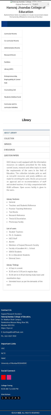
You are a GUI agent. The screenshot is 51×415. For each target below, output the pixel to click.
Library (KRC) (8, 69)
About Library (10, 133)
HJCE (19, 413)
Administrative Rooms (12, 48)
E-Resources (9, 150)
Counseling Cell (10, 90)
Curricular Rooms (10, 34)
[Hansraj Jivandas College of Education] (26, 1)
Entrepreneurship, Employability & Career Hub (12, 79)
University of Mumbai (9, 363)
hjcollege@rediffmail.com (13, 332)
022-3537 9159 (10, 336)
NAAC (3, 358)
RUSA (20, 363)
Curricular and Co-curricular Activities (11, 105)
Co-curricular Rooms (11, 41)
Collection (9, 138)
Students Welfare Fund (12, 97)
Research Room (10, 55)
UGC (3, 348)
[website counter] (10, 398)
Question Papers (11, 155)
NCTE (3, 353)
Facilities (7, 62)
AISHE (24, 363)
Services (7, 144)
